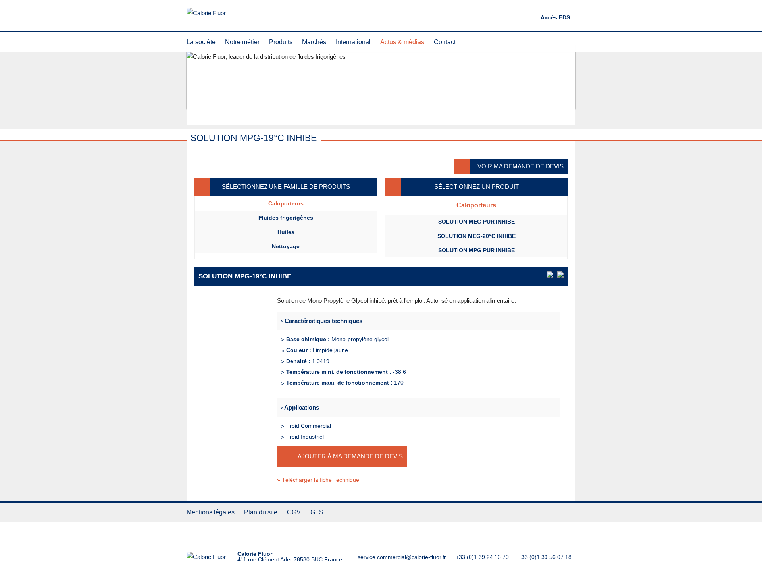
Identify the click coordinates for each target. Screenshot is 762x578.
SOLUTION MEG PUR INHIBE (476, 221)
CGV (294, 512)
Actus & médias (402, 42)
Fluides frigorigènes (285, 218)
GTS (316, 512)
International (353, 42)
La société (201, 42)
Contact (445, 42)
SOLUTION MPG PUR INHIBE (476, 250)
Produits (280, 42)
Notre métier (242, 42)
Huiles (285, 232)
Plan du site (260, 512)
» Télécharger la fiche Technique (318, 480)
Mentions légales (211, 512)
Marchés (314, 42)
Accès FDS (555, 17)
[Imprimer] (560, 274)
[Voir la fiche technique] (550, 274)
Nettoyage (286, 246)
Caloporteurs (286, 203)
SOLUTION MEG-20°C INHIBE (476, 236)
